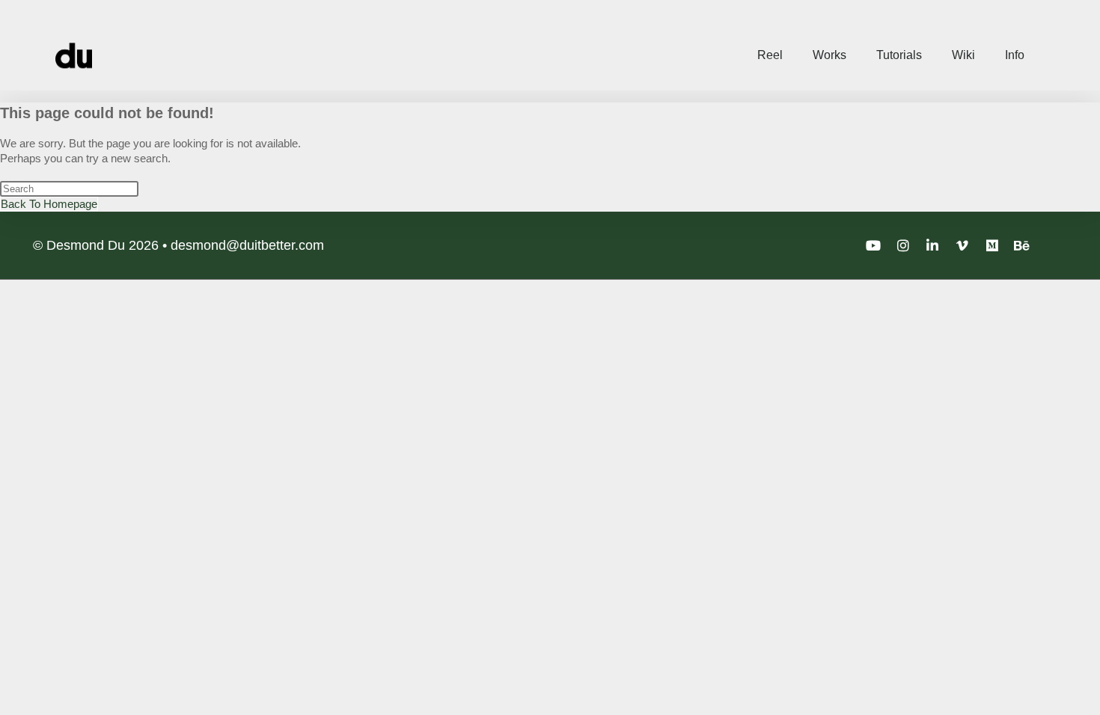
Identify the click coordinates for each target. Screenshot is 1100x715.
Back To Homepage (49, 203)
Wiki (963, 55)
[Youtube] (873, 245)
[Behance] (1021, 245)
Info (1014, 55)
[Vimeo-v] (962, 245)
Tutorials (899, 55)
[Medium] (992, 245)
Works (829, 55)
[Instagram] (903, 245)
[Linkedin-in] (933, 245)
